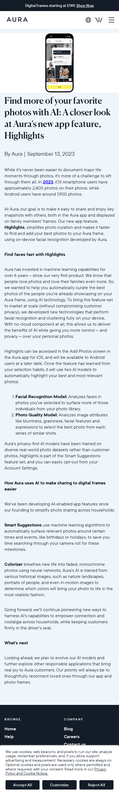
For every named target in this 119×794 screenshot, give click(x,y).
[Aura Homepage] (17, 20)
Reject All (96, 784)
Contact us (75, 744)
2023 (48, 182)
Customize (59, 784)
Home (10, 728)
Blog (68, 728)
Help (9, 736)
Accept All (22, 784)
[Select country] (88, 20)
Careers (71, 736)
